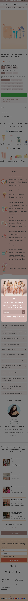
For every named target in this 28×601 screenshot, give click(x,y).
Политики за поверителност (17, 316)
